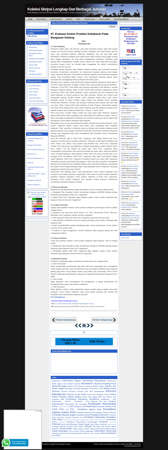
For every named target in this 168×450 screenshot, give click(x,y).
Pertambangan (92, 422)
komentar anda (128, 194)
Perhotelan (62, 422)
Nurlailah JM (133, 143)
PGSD (55, 409)
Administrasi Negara (35, 50)
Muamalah (101, 406)
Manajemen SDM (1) (34, 180)
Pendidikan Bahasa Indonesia (105, 412)
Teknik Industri (78, 429)
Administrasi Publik (35, 62)
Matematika (92, 406)
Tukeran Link (125, 238)
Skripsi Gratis (56, 19)
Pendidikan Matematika (94, 417)
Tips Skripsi (41, 19)
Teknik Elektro (66, 429)
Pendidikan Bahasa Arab (85, 412)
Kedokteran (94, 399)
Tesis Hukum (33, 95)
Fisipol (89, 394)
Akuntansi (32, 71)
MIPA (71, 406)
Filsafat (77, 394)
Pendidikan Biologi (82, 415)
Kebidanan (83, 399)
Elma (130, 192)
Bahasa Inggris (98, 386)
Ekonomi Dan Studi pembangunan (90, 391)
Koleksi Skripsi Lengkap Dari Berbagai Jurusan (66, 9)
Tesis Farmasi (33, 92)
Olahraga (108, 406)
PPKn (61, 409)
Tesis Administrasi (35, 86)
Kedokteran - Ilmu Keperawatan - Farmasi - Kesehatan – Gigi (84, 400)
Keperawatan (58, 404)
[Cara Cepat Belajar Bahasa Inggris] (84, 333)
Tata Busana (106, 426)
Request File (89, 19)
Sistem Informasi (101, 424)
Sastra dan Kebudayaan (69, 424)
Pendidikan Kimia (78, 417)
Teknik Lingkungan (86, 431)
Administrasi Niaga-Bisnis (94, 381)
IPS (100, 397)
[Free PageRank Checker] (37, 197)
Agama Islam (33, 65)
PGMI (114, 406)
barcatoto (131, 117)
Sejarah (81, 424)
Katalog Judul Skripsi (34, 145)
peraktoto (131, 213)
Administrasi (33, 47)
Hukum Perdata (59, 397)
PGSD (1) (30, 163)
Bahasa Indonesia (85, 386)
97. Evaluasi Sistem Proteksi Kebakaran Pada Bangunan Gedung (79, 35)
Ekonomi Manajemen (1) (35, 158)
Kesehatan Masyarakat (102, 403)
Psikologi (56, 424)
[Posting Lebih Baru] (64, 321)
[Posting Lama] (104, 321)
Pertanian (103, 422)
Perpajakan (70, 422)
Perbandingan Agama (99, 419)
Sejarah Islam (89, 424)
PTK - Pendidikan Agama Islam (85, 409)
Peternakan (112, 422)
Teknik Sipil (111, 431)
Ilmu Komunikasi (68, 399)
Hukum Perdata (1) (33, 185)
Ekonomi (56, 391)
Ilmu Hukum (107, 397)
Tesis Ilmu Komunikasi (36, 101)
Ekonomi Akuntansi (68, 391)
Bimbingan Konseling (73, 388)
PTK (67, 409)
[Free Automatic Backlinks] (37, 199)
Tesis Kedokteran (108, 433)
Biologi (107, 388)
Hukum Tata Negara (89, 397)
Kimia (54, 406)
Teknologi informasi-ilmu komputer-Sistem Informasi (71, 433)
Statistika (63, 426)
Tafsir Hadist (78, 426)
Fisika (83, 394)
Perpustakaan (81, 422)
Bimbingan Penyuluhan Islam (92, 388)
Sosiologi (55, 426)
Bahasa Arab (73, 386)
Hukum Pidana (74, 397)
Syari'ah (70, 426)
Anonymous (132, 106)
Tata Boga (96, 426)
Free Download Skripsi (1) (36, 149)
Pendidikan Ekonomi (99, 415)
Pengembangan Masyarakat (71, 419)
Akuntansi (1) (31, 154)
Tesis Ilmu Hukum (35, 98)
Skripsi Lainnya (111, 424)
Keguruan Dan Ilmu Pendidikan (103, 401)
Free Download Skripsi (100, 394)
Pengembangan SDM (86, 419)
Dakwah (113, 388)
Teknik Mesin (99, 431)
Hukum (113, 394)
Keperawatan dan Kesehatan (76, 404)
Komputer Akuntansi (63, 406)
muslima (131, 132)
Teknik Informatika (60, 431)
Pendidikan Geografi (64, 417)
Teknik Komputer (74, 431)
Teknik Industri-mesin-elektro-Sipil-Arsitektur (100, 429)
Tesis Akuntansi (34, 89)
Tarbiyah (88, 426)
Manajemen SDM (80, 406)
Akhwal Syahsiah (34, 68)
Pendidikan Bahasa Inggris (64, 415)
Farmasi (70, 394)
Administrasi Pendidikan (37, 59)
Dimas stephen (134, 153)
